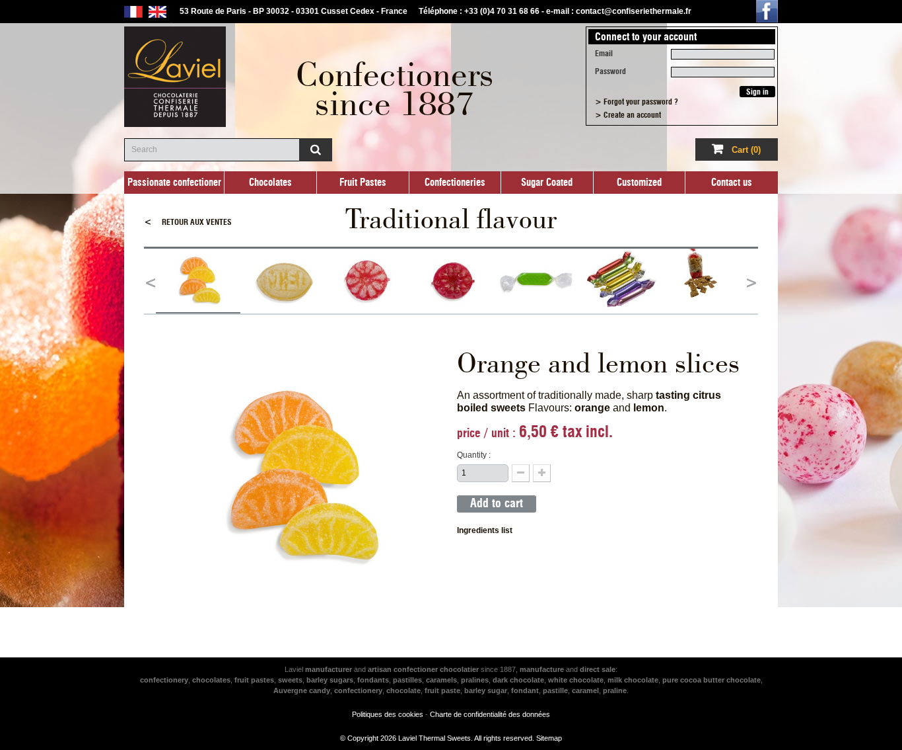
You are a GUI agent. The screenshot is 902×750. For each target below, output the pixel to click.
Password (610, 71)
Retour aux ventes (188, 222)
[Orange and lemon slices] (198, 281)
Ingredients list (484, 530)
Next (751, 281)
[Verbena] (536, 281)
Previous (150, 281)
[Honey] (282, 281)
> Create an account (628, 115)
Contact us (731, 182)
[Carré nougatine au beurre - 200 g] (705, 281)
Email (604, 53)
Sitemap (549, 738)
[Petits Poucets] (620, 281)
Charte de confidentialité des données (490, 714)
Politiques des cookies (387, 714)
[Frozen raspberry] (367, 281)
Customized (639, 182)
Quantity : (474, 455)
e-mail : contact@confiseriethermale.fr (618, 11)
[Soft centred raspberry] (451, 281)
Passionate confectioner (174, 182)
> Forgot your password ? (636, 101)
